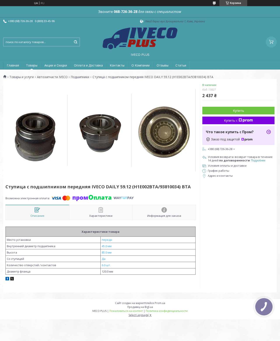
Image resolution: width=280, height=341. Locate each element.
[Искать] (75, 42)
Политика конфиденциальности (167, 311)
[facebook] (7, 279)
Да (103, 259)
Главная (13, 65)
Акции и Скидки (55, 65)
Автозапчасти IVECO (52, 77)
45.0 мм (107, 246)
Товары (31, 65)
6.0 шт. (106, 265)
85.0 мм (107, 252)
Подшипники (80, 77)
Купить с (231, 120)
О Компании (140, 65)
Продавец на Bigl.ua (140, 307)
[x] (12, 279)
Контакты (117, 65)
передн (107, 240)
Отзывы (162, 65)
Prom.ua (160, 303)
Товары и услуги (21, 77)
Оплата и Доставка (88, 65)
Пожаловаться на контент (126, 311)
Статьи (180, 65)
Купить (238, 110)
